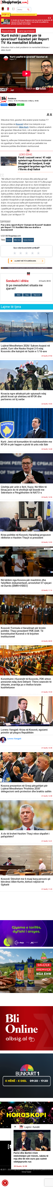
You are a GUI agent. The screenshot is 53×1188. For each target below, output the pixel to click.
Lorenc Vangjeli (14, 739)
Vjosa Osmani (28, 240)
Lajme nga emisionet (26, 31)
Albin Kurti (23, 127)
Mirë (18, 295)
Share (5, 105)
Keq (27, 295)
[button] (5, 1183)
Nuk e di (37, 295)
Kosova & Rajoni (8, 31)
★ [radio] (15, 253)
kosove (9, 240)
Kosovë (19, 124)
